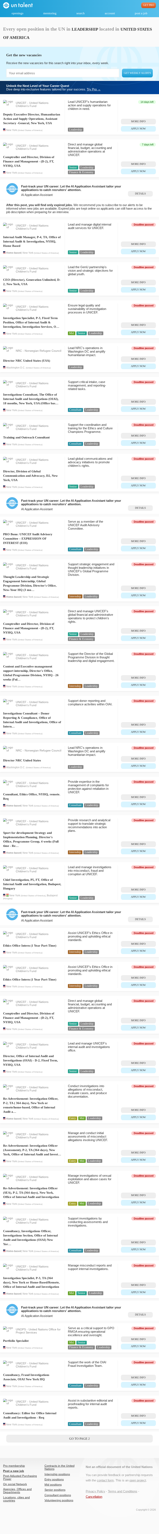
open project (137, 1480)
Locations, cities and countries (16, 1499)
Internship (75, 596)
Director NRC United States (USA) (26, 360)
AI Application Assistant (37, 195)
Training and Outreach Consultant (26, 437)
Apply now (138, 128)
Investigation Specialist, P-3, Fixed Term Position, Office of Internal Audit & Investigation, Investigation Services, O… (31, 322)
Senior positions (55, 1489)
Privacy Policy (95, 1491)
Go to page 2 (79, 1438)
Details (140, 193)
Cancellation (94, 1496)
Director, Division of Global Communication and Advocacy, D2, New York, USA (30, 476)
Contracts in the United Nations (60, 1467)
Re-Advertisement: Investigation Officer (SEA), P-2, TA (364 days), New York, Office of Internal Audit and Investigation (31, 1193)
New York (11, 130)
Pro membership (14, 1465)
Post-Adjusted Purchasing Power (20, 1477)
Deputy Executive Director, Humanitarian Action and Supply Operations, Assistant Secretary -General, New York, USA (31, 119)
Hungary (8, 898)
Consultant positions (58, 1495)
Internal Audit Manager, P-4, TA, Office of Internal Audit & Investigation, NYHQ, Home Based (32, 241)
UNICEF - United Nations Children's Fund (32, 104)
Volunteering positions (59, 1500)
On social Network (15, 1484)
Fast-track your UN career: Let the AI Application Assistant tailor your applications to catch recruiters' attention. (71, 188)
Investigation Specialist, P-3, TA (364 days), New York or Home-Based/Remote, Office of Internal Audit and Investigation (31, 1282)
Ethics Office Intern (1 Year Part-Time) (29, 945)
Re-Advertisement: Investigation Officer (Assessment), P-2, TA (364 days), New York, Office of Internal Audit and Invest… (32, 1150)
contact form (105, 1480)
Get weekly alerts (137, 73)
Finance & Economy (81, 172)
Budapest (52, 895)
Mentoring (50, 13)
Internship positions (57, 1474)
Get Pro (148, 5)
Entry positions (54, 1479)
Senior (73, 167)
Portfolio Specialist (16, 1340)
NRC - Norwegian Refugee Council (38, 350)
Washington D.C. (15, 367)
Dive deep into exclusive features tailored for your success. (53, 87)
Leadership (75, 129)
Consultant (75, 409)
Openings (17, 13)
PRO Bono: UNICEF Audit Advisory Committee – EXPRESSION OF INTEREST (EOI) (27, 539)
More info (138, 121)
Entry (72, 1118)
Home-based (13, 252)
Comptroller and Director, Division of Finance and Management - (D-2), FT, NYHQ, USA (28, 161)
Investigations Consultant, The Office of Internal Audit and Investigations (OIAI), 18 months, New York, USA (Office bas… (31, 399)
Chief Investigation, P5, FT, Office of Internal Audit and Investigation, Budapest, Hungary (32, 884)
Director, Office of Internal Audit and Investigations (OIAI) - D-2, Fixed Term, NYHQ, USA (30, 1060)
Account (110, 13)
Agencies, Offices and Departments (17, 1491)
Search (80, 13)
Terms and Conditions (122, 1491)
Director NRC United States (22, 760)
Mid (71, 333)
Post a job (141, 13)
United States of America (30, 130)
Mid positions (53, 1484)
